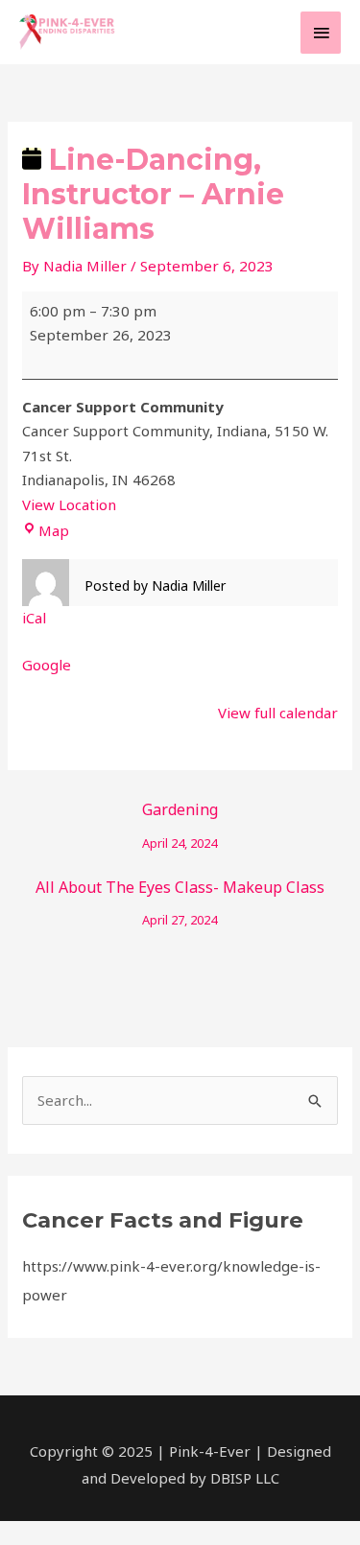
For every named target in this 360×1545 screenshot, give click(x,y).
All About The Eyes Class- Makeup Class (180, 891)
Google (46, 664)
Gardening (180, 814)
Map (53, 530)
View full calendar (278, 712)
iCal (34, 617)
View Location (69, 504)
